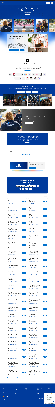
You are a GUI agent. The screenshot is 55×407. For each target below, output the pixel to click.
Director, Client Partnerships (13, 334)
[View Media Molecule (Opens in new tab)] (37, 74)
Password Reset (39, 392)
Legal (3, 404)
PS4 (15, 388)
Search (38, 186)
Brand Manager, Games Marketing (33, 222)
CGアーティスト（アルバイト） (13, 236)
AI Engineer (10, 207)
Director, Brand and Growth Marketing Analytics (34, 328)
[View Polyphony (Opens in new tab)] (44, 74)
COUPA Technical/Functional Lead (34, 236)
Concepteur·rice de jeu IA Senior (33, 272)
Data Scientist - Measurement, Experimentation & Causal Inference (34, 300)
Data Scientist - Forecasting (13, 299)
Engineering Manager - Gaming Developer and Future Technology (34, 371)
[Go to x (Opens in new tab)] (4, 399)
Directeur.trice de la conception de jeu (32, 321)
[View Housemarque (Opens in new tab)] (16, 78)
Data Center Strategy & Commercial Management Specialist (14, 293)
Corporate (4, 392)
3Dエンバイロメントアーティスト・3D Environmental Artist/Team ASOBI (34, 200)
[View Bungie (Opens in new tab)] (33, 74)
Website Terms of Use (17, 404)
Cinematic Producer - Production (12, 252)
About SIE (4, 387)
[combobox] (21, 186)
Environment (25, 387)
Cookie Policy (25, 404)
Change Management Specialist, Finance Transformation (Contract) (33, 244)
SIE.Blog (49, 388)
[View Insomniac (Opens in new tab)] (21, 74)
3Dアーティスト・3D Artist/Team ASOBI (12, 200)
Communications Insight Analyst (33, 259)
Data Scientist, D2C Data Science (33, 308)
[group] (40, 25)
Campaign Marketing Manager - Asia (13, 243)
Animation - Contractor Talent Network (34, 208)
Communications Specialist (13, 265)
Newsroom (49, 387)
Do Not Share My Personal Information (47, 404)
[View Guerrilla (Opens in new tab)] (40, 74)
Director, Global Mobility (12, 341)
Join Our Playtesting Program (6, 400)
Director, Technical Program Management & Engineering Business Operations (34, 355)
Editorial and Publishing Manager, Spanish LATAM (12, 371)
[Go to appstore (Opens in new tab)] (9, 399)
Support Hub (38, 387)
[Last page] (16, 377)
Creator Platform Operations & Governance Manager (34, 286)
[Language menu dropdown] (52, 3)
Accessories (16, 392)
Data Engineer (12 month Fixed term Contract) (34, 293)
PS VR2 (16, 389)
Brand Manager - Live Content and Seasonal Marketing (13, 222)
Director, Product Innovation (34, 348)
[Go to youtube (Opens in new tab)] (7, 399)
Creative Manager (11, 285)
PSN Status (38, 389)
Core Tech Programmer (33, 278)
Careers (3, 388)
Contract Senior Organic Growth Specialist (12, 279)
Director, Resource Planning (13, 354)
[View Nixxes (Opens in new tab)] (23, 78)
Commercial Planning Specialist (12, 259)
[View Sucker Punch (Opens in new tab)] (31, 78)
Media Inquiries (50, 392)
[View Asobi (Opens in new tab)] (25, 74)
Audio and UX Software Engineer (33, 215)
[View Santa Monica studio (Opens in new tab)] (27, 78)
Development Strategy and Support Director (13, 321)
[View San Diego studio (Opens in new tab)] (19, 78)
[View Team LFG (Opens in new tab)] (39, 78)
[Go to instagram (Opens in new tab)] (6, 399)
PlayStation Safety (39, 388)
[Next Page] (15, 377)
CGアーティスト (32, 228)
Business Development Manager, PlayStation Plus (12, 229)
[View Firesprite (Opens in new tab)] (18, 74)
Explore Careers (5, 104)
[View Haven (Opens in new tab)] (29, 74)
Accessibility (25, 388)
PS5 (15, 387)
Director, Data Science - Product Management (33, 335)
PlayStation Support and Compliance (35, 404)
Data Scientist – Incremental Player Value (13, 308)
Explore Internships (43, 104)
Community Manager (33, 265)
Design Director (11, 314)
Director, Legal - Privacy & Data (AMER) (34, 342)
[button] (27, 142)
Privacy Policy (9, 404)
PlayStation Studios (5, 389)
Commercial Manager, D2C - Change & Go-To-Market (34, 252)
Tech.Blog (49, 389)
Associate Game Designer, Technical (12, 215)
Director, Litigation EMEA (12, 348)
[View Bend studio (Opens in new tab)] (10, 74)
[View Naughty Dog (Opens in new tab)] (35, 78)
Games (16, 393)
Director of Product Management (11, 328)
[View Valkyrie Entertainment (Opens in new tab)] (14, 74)
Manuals (38, 393)
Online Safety (25, 389)
